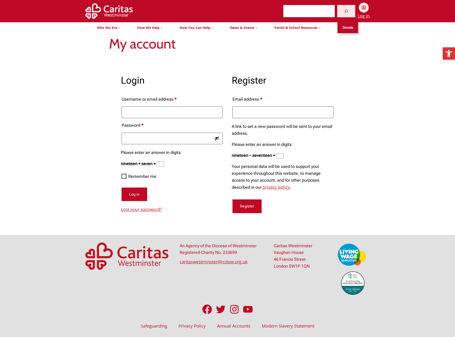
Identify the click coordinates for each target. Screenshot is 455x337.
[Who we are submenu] (119, 28)
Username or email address (157, 99)
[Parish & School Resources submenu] (319, 28)
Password (141, 125)
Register (247, 206)
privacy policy (276, 187)
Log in (364, 16)
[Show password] (216, 138)
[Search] (346, 11)
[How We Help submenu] (161, 28)
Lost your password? (141, 209)
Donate (348, 28)
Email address (255, 99)
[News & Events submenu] (256, 28)
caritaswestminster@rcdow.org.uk (213, 262)
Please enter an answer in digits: (151, 152)
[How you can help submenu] (212, 28)
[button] (449, 53)
